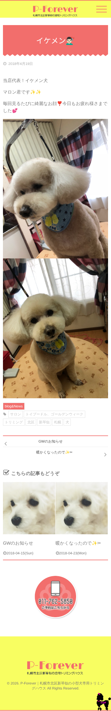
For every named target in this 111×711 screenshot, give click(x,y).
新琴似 (44, 422)
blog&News (14, 406)
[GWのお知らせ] (29, 508)
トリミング (14, 422)
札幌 (57, 422)
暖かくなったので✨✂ (78, 543)
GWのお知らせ (18, 543)
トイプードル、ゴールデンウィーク (54, 414)
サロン (15, 414)
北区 (30, 422)
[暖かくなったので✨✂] (82, 508)
